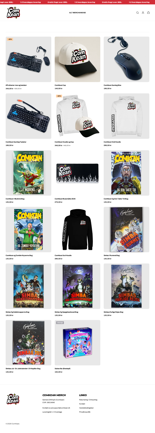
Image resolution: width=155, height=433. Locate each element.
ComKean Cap (60, 85)
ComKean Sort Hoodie (63, 255)
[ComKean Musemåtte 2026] (77, 173)
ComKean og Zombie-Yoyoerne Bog (19, 255)
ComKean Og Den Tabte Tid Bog (116, 199)
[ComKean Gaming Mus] (126, 59)
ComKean (15, 424)
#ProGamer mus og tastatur (16, 85)
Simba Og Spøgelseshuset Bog (66, 312)
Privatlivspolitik (84, 412)
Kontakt (82, 404)
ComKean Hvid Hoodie (112, 142)
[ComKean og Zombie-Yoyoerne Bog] (28, 229)
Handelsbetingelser (86, 408)
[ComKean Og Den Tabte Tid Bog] (126, 173)
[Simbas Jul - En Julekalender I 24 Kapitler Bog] (28, 342)
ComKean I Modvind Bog (15, 199)
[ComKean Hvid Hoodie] (126, 116)
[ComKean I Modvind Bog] (28, 173)
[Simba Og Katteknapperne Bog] (28, 286)
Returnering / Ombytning (88, 400)
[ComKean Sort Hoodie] (77, 229)
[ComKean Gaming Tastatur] (28, 116)
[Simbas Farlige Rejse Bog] (126, 286)
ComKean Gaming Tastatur (16, 142)
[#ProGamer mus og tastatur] (28, 59)
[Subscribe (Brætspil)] (77, 342)
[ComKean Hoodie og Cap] (77, 116)
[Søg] (137, 12)
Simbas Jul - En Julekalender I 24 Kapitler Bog (23, 368)
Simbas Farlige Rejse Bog (113, 312)
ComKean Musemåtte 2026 (65, 199)
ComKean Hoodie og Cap (64, 142)
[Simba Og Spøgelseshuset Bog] (77, 286)
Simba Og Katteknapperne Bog (17, 312)
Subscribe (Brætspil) (62, 368)
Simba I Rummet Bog (112, 255)
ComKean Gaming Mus (112, 85)
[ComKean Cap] (77, 59)
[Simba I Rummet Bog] (126, 229)
